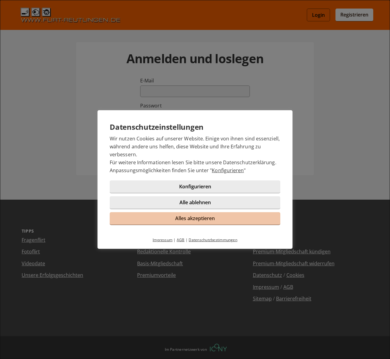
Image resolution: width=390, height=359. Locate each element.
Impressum (162, 239)
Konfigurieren (228, 170)
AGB (181, 239)
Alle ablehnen (195, 202)
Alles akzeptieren (195, 218)
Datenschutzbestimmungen (213, 239)
